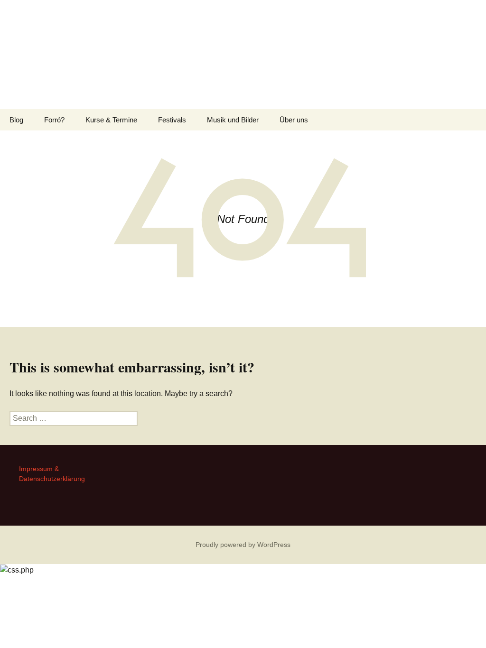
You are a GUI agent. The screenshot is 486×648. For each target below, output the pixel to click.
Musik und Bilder (233, 120)
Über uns (294, 120)
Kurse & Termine (111, 120)
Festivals (172, 120)
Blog (16, 120)
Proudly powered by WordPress (243, 544)
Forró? (54, 120)
